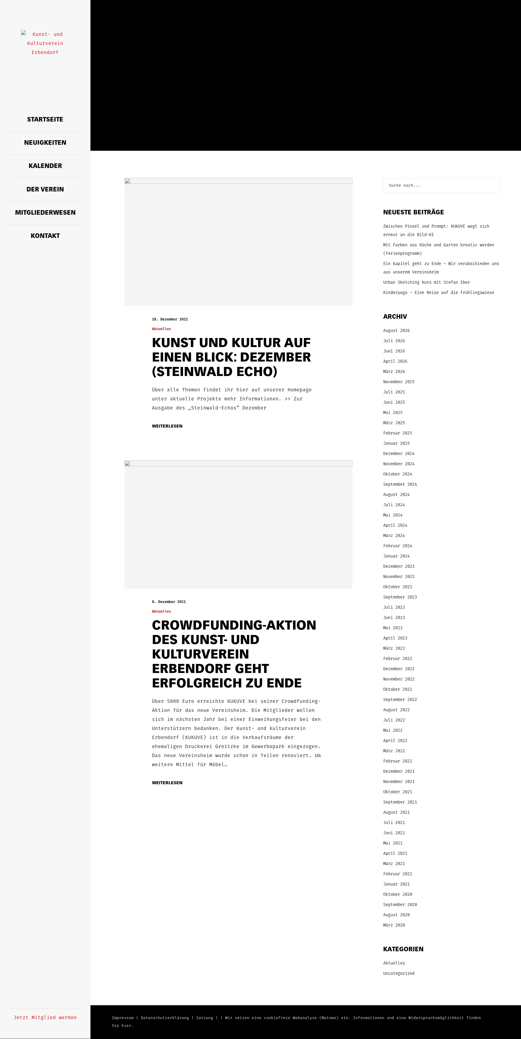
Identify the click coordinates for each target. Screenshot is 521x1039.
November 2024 (399, 464)
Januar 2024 (396, 556)
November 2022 (399, 679)
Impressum (123, 1018)
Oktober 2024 (397, 474)
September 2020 (400, 905)
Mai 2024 (393, 515)
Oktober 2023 (397, 587)
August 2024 (396, 495)
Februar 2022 (397, 761)
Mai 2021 (393, 843)
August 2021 (396, 812)
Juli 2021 (394, 823)
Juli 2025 (394, 392)
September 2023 (400, 597)
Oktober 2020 (397, 894)
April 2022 (395, 741)
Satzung (204, 1018)
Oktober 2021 (397, 792)
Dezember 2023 (399, 566)
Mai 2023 (393, 628)
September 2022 (400, 700)
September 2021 (400, 802)
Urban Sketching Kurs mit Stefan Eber (426, 282)
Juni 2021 (394, 833)
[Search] (492, 185)
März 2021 (394, 864)
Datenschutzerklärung (165, 1018)
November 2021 (399, 782)
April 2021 (395, 853)
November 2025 (399, 382)
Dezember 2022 (399, 669)
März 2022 (394, 751)
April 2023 (395, 638)
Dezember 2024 (399, 454)
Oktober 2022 (397, 689)
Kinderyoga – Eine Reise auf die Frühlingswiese (438, 293)
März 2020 (394, 925)
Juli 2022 (394, 720)
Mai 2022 (393, 730)
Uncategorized (399, 973)
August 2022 (396, 710)
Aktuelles (161, 329)
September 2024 (400, 484)
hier (126, 1026)
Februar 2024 (397, 546)
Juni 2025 (394, 402)
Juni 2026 (394, 351)
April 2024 (395, 525)
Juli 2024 (394, 505)
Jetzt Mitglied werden (45, 1017)
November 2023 (399, 577)
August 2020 (396, 915)
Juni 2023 (394, 618)
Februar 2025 (397, 433)
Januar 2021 (396, 884)
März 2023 (394, 648)
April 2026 (395, 361)
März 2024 (394, 536)
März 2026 (394, 372)
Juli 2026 (394, 341)
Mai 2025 (393, 413)
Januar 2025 (396, 443)
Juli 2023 (394, 607)
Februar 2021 (397, 874)
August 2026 (396, 331)
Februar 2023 (397, 659)
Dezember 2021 (399, 771)
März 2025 (394, 423)
